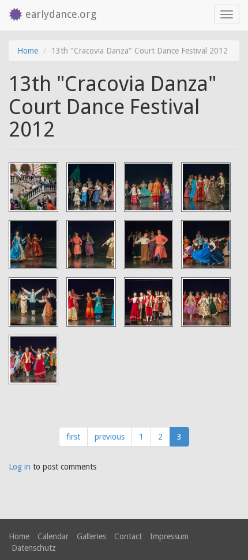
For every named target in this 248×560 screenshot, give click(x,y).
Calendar (53, 536)
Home (27, 50)
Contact (128, 536)
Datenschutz (34, 548)
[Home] (12, 15)
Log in (20, 466)
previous (110, 436)
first (73, 436)
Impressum (169, 536)
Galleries (91, 536)
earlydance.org (60, 14)
